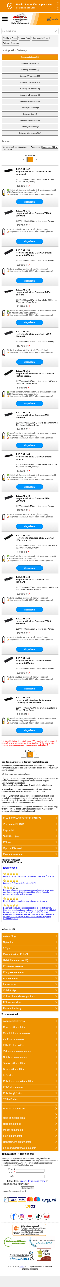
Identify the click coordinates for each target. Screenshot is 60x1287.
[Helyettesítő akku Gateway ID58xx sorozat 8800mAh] (8, 256)
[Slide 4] (57, 9)
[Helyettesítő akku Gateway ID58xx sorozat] (8, 460)
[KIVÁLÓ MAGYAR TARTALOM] (42, 1247)
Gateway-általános (40, 38)
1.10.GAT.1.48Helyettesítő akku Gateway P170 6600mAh (33, 498)
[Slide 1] (57, 2)
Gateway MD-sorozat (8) (30, 95)
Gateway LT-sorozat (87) (30, 82)
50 (11, 149)
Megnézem (29, 201)
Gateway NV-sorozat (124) (30, 76)
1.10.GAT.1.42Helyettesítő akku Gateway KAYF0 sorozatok (33, 171)
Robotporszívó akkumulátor (18, 1081)
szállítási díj (43, 745)
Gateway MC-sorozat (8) (30, 89)
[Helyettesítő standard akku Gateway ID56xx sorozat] (8, 377)
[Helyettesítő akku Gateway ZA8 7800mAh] (8, 583)
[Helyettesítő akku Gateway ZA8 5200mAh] (8, 418)
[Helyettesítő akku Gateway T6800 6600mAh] (8, 337)
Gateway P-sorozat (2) (30, 70)
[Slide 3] (57, 7)
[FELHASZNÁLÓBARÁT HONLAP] (15, 1247)
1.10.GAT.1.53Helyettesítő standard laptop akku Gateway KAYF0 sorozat (34, 700)
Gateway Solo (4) (30, 114)
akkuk (22, 1267)
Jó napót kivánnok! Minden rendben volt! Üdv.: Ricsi (28, 876)
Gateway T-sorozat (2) (30, 63)
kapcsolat (15, 811)
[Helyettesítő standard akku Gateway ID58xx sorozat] (8, 541)
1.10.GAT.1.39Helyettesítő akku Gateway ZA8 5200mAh (32, 415)
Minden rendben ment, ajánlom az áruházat (25, 901)
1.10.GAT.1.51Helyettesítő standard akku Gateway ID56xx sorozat (35, 373)
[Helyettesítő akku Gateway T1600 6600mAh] (8, 217)
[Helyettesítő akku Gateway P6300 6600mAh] (8, 624)
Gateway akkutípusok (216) (30, 133)
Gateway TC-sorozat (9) (30, 101)
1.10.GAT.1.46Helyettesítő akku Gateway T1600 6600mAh (33, 213)
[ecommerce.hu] (29, 1235)
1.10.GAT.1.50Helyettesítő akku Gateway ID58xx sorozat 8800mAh (34, 252)
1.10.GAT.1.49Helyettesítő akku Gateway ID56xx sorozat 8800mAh (34, 660)
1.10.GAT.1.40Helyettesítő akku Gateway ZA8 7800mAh (32, 579)
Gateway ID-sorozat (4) (30, 108)
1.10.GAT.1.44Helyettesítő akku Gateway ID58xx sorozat (34, 456)
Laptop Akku (25, 38)
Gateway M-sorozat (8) (30, 127)
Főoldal (6, 38)
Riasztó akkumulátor (14, 1108)
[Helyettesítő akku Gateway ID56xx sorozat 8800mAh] (8, 664)
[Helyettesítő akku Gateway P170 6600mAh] (8, 502)
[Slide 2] (57, 5)
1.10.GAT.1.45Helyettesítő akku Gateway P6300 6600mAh (33, 621)
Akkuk (14, 38)
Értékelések (10, 867)
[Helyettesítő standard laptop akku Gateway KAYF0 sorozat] (8, 703)
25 (7, 149)
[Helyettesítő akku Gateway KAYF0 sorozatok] (8, 175)
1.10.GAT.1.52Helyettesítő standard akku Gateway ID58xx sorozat (35, 538)
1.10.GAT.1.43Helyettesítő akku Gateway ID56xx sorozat (34, 292)
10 (4, 149)
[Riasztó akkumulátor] (30, 1104)
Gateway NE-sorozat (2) (30, 120)
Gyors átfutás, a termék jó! (19, 883)
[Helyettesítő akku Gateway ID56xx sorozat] (8, 296)
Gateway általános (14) (30, 57)
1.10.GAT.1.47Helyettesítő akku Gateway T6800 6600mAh (33, 334)
